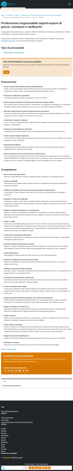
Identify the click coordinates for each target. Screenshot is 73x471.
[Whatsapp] (23, 370)
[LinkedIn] (12, 370)
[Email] (46, 467)
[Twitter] (9, 370)
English (3, 428)
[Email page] (27, 370)
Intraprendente (8, 52)
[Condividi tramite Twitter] (33, 467)
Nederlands (4, 435)
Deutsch (3, 437)
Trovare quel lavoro (7, 417)
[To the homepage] (8, 4)
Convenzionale (19, 52)
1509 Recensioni (16, 457)
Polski (3, 447)
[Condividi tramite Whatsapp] (49, 467)
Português (4, 442)
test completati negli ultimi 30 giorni (14, 8)
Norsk (3, 444)
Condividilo (25, 467)
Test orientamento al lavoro (11, 385)
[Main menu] (69, 4)
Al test (6, 72)
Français (4, 433)
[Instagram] (39, 467)
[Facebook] (5, 370)
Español (3, 431)
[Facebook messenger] (20, 370)
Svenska (4, 449)
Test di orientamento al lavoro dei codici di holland (17, 422)
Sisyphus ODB (11, 349)
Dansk (3, 451)
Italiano (3, 440)
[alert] (3, 468)
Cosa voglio (5, 420)
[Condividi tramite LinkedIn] (36, 467)
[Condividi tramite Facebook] (30, 467)
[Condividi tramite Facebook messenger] (42, 467)
